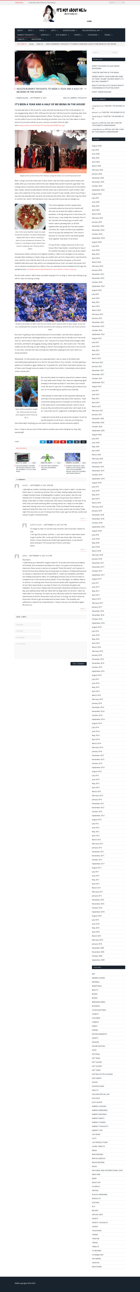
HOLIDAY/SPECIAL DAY (91, 30)
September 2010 (98, 912)
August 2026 (97, 146)
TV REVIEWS (96, 1251)
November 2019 (98, 471)
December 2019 (98, 467)
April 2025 (96, 210)
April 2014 (96, 739)
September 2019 (98, 479)
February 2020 (97, 459)
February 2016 (97, 651)
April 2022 (96, 354)
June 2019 (96, 491)
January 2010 (97, 944)
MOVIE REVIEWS (98, 1162)
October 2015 (97, 667)
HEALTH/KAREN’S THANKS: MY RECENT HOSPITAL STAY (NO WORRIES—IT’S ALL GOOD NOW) (26, 468)
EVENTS (95, 1038)
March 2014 (96, 743)
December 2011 (98, 852)
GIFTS (53, 30)
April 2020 (96, 450)
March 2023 (96, 310)
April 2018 (96, 547)
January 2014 (97, 751)
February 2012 (97, 844)
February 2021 (97, 410)
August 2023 (97, 290)
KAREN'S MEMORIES (100, 1110)
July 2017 (95, 583)
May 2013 (95, 783)
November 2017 (98, 567)
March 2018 (96, 551)
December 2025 (98, 178)
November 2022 (98, 326)
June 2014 (96, 731)
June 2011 (96, 876)
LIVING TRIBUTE (98, 1146)
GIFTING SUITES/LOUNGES (102, 1074)
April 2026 (96, 162)
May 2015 (95, 687)
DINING (95, 1030)
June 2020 (96, 442)
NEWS (94, 1178)
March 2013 (96, 791)
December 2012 (98, 803)
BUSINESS (96, 1006)
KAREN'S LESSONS (99, 1106)
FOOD (41, 30)
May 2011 (95, 880)
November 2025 (98, 182)
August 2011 (97, 868)
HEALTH (66, 98)
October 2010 (97, 908)
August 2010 (97, 916)
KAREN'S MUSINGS (99, 1114)
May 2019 (95, 495)
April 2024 (96, 258)
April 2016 (96, 643)
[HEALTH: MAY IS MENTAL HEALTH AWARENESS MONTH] (51, 458)
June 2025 (96, 202)
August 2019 (97, 483)
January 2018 (97, 559)
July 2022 (95, 342)
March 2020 (96, 454)
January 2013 (97, 799)
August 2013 (97, 771)
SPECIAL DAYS (97, 1214)
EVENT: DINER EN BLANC (102, 92)
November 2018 (98, 519)
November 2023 (98, 278)
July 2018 (95, 535)
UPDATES (95, 1263)
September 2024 (98, 238)
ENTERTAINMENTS (99, 1034)
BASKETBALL (97, 986)
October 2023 (97, 282)
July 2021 (95, 390)
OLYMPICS (96, 1186)
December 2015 (98, 659)
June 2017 (96, 587)
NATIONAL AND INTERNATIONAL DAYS (107, 1170)
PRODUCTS (96, 1198)
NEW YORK (96, 1174)
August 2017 (97, 579)
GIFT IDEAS (96, 1070)
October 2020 (97, 426)
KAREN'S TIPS (97, 1130)
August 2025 (97, 194)
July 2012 (95, 823)
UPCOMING (96, 1259)
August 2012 (97, 819)
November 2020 (98, 422)
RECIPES (95, 1210)
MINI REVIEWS (97, 1154)
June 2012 (96, 827)
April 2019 (96, 499)
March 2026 (96, 166)
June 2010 (96, 924)
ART (93, 974)
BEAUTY (95, 990)
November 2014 (98, 711)
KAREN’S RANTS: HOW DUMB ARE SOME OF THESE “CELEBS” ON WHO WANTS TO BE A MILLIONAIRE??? (107, 79)
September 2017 (98, 575)
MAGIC (94, 1150)
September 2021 (98, 382)
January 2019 (97, 511)
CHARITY (95, 1014)
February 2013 (97, 795)
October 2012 (97, 811)
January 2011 (97, 896)
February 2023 (97, 314)
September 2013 (98, 767)
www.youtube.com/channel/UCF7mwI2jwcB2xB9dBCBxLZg (41, 125)
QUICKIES (95, 1202)
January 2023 (97, 318)
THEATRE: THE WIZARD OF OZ (113, 112)
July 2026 (95, 150)
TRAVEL (107, 35)
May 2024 (95, 254)
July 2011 (95, 872)
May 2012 (95, 831)
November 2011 (98, 856)
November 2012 (98, 807)
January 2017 (97, 607)
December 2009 (98, 948)
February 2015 (97, 699)
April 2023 (96, 306)
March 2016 (96, 647)
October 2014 (97, 715)
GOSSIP (95, 1082)
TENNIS (95, 1234)
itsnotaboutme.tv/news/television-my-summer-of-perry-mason (51, 269)
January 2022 (97, 366)
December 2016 (98, 611)
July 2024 (95, 246)
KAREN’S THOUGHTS (25, 35)
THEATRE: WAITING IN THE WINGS (42, 3)
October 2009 (97, 956)
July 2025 (95, 198)
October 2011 (97, 860)
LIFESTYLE (45, 35)
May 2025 (95, 206)
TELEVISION (92, 35)
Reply (83, 518)
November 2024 (98, 230)
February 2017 (97, 603)
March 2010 (96, 936)
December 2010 (98, 900)
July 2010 (95, 920)
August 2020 (97, 434)
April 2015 (96, 691)
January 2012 (97, 848)
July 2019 (95, 487)
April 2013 (96, 787)
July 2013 (95, 775)
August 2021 (97, 386)
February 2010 (97, 940)
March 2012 (96, 840)
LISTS (94, 1138)
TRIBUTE (20, 39)
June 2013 (96, 779)
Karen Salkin (22, 98)
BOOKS (94, 994)
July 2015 (95, 679)
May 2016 (95, 639)
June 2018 (96, 539)
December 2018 (98, 515)
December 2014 (98, 707)
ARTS (30, 30)
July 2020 (95, 438)
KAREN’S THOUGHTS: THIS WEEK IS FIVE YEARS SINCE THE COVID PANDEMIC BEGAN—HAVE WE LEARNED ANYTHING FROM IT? (76, 469)
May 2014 (95, 735)
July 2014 (95, 727)
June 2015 (96, 683)
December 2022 (98, 322)
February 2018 (97, 555)
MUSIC (94, 1166)
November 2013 (98, 759)
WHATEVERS (36, 39)
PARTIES (95, 1190)
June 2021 (96, 394)
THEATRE (95, 1238)
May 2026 (95, 158)
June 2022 (96, 346)
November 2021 (98, 374)
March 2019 (96, 503)
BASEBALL (96, 982)
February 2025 (97, 218)
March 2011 (96, 888)
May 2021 (95, 398)
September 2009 (98, 960)
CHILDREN (96, 1018)
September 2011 (98, 864)
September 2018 (98, 527)
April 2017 (96, 595)
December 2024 (98, 226)
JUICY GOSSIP (97, 1102)
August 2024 (97, 242)
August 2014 (97, 723)
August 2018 (97, 531)
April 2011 (96, 884)
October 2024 (97, 234)
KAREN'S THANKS (99, 1122)
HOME (89, 21)
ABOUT (20, 30)
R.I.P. (93, 1206)
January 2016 (97, 655)
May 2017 (95, 591)
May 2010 (95, 928)
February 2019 (97, 507)
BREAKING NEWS (98, 1002)
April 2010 (96, 932)
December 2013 (98, 755)
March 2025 (96, 214)
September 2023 (98, 286)
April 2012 (96, 835)
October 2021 (97, 378)
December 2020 (98, 418)
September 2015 (98, 671)
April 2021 (96, 402)
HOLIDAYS (96, 1098)
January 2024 (97, 270)
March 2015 (96, 695)
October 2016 (97, 619)
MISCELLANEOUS (98, 1158)
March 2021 (96, 406)
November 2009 (98, 952)
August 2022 (97, 338)
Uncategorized (97, 1255)
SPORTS (77, 35)
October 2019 (97, 475)
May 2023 (95, 302)
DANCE (94, 1026)
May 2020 (95, 446)
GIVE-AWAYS (97, 1078)
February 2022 (97, 362)
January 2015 (97, 703)
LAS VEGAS (96, 1134)
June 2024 (96, 250)
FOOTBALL (96, 1054)
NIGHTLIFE (96, 1182)
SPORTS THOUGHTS (100, 1222)
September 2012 (98, 815)
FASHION (95, 1042)
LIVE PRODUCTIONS (100, 1142)
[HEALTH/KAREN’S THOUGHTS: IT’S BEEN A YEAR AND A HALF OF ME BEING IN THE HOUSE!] (51, 84)
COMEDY (95, 1022)
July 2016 (95, 631)
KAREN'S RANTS (98, 1118)
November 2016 (98, 615)
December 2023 (98, 274)
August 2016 (97, 627)
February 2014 (97, 747)
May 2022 (95, 350)
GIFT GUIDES (97, 1062)
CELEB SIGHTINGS (99, 1010)
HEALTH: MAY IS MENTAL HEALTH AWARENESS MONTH (50, 467)
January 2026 (97, 174)
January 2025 (97, 222)
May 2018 (95, 543)
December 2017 (98, 563)
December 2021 (98, 370)
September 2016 (98, 623)
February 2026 (97, 170)
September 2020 (98, 430)
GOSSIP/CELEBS (69, 30)
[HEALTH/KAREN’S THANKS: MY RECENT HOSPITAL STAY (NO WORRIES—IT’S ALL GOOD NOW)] (26, 458)
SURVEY (95, 1226)
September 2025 (98, 190)
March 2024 (96, 262)
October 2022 (97, 330)
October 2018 (97, 523)
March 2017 (96, 599)
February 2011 (97, 892)
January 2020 (97, 463)
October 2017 (97, 571)
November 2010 (98, 904)
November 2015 (98, 663)
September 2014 (98, 719)
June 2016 (96, 635)
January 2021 (97, 414)
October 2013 (97, 763)
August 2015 (97, 675)
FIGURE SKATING (98, 1046)
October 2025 (97, 186)
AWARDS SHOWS (98, 978)
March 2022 (96, 358)
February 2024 (97, 266)
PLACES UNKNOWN (99, 1194)
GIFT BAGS (96, 1058)
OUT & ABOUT (61, 35)
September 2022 (98, 334)
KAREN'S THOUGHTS (78, 98)
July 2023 (95, 294)
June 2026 (96, 154)
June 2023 (96, 298)
